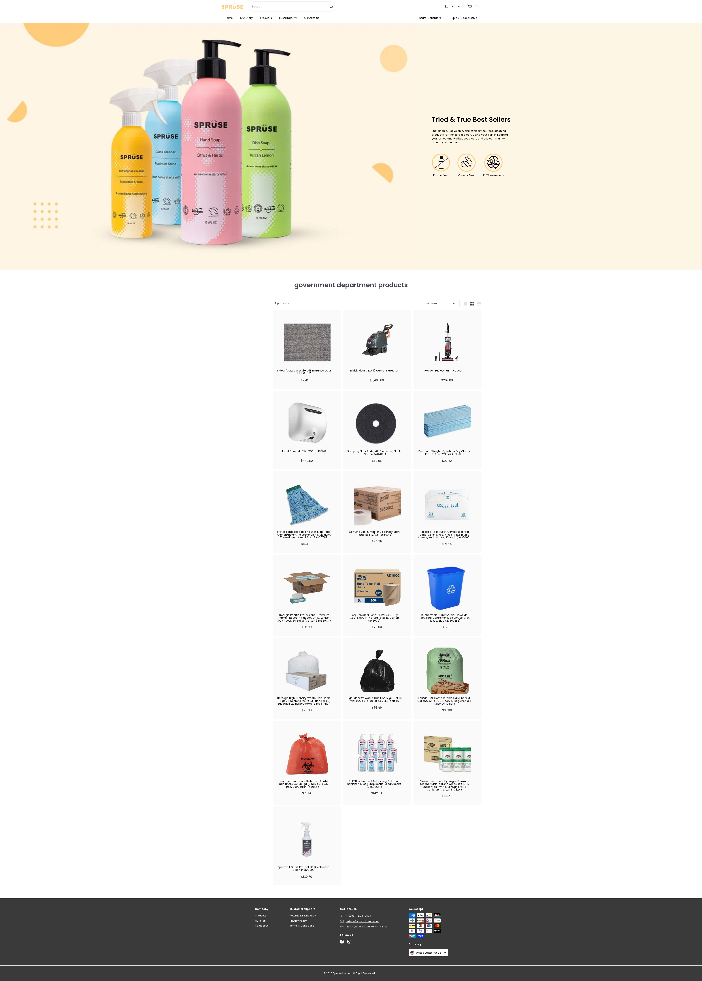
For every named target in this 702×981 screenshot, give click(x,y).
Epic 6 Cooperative (464, 18)
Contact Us (311, 18)
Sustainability (288, 18)
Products (266, 18)
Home (229, 18)
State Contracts (430, 18)
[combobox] (292, 6)
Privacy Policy (298, 920)
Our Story (246, 18)
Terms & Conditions (302, 925)
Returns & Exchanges (303, 915)
